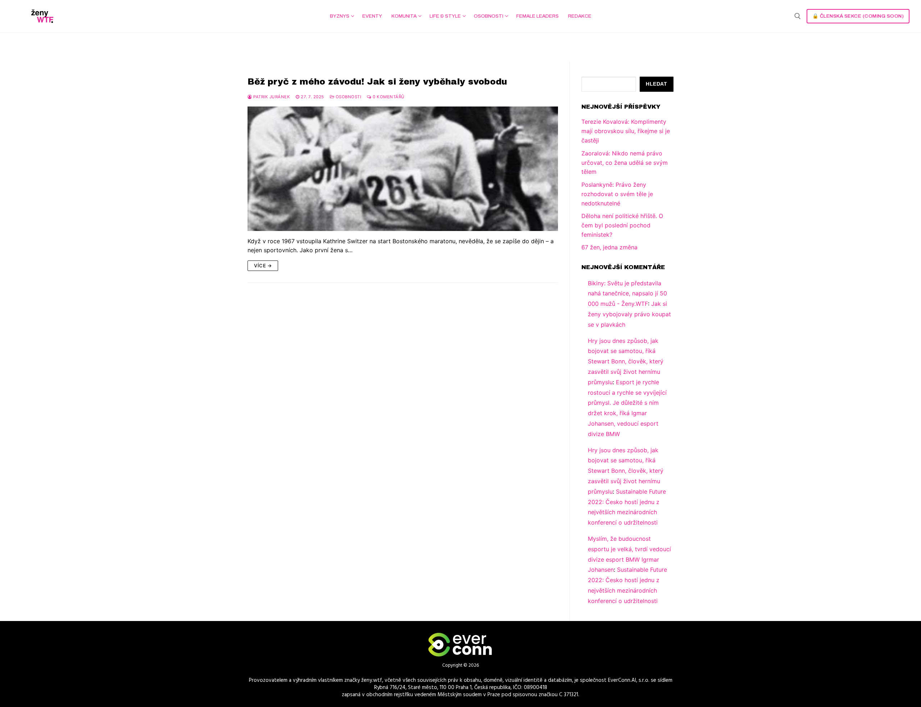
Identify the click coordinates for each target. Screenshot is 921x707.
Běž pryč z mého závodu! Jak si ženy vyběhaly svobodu (377, 81)
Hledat (656, 84)
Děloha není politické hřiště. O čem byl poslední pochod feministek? (622, 225)
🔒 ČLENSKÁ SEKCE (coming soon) (858, 16)
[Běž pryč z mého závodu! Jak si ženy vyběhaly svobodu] (403, 168)
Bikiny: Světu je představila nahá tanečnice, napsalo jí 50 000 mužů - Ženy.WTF (627, 294)
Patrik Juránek (271, 96)
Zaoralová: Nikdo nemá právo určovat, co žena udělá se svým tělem (624, 163)
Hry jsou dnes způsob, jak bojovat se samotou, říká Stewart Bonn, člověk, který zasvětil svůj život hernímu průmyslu (625, 361)
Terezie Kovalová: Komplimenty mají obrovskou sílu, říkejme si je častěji (625, 131)
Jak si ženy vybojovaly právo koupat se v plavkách (629, 314)
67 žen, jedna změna (609, 247)
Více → (263, 265)
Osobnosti (347, 96)
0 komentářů (388, 96)
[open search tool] (797, 16)
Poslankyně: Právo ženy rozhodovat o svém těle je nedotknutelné (617, 194)
